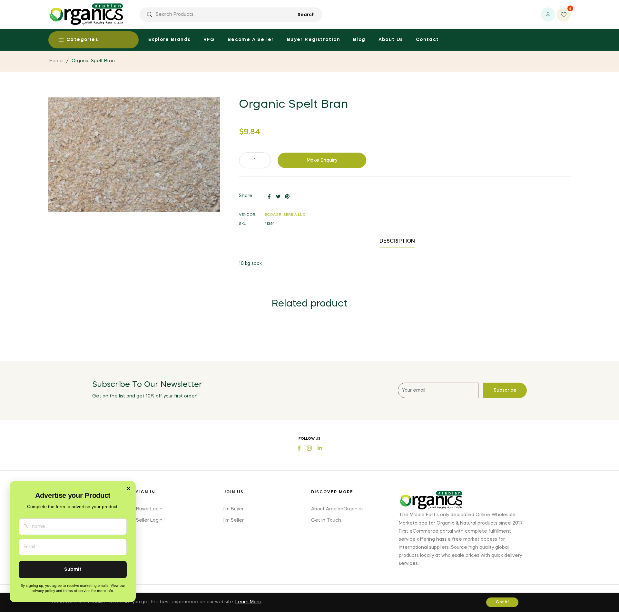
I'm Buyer (233, 509)
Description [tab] (397, 241)
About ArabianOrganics (337, 509)
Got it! (502, 602)
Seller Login (149, 520)
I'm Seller (233, 520)
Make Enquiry (322, 160)
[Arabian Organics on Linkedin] (319, 448)
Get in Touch (326, 520)
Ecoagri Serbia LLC (285, 215)
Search (306, 15)
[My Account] (548, 14)
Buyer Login (149, 509)
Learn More (248, 602)
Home (56, 61)
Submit (73, 569)
